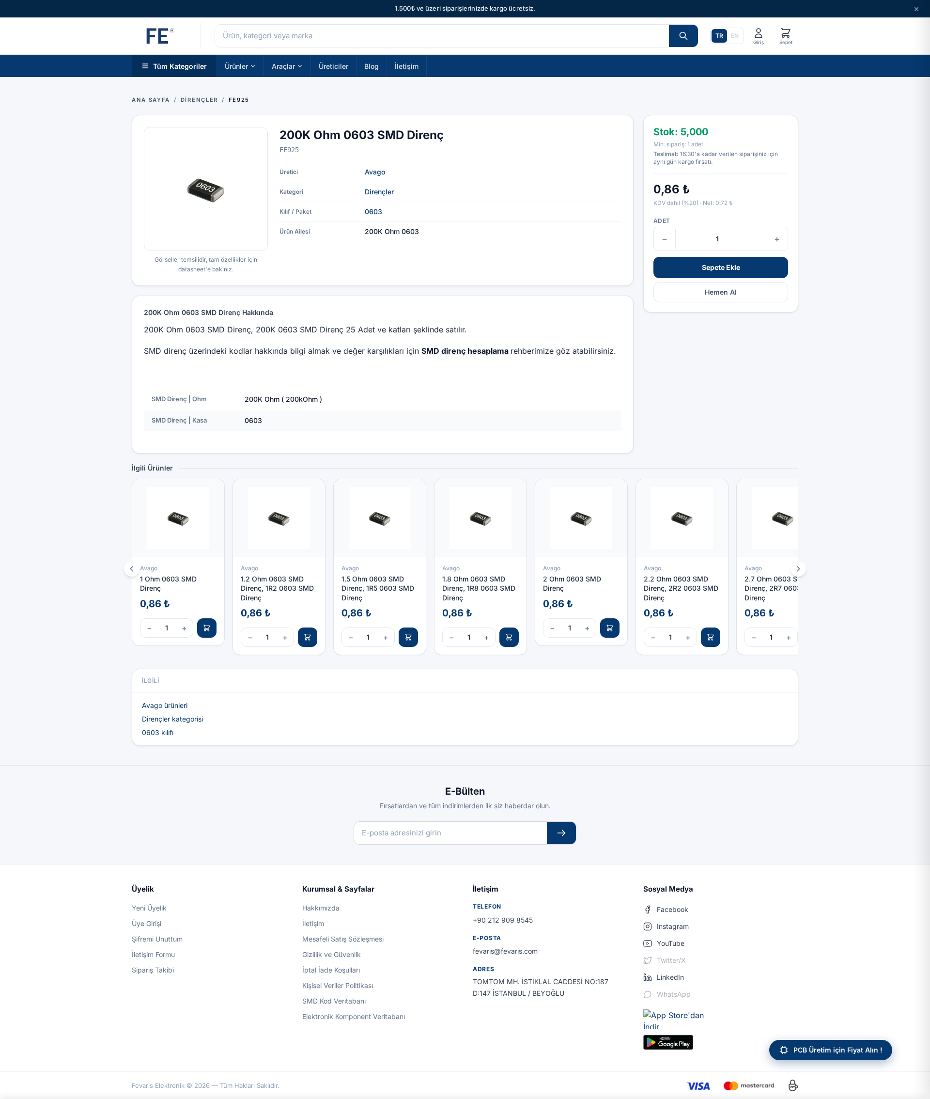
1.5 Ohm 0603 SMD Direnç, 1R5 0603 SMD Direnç (377, 588)
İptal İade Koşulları (331, 970)
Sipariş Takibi (153, 970)
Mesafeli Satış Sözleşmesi (343, 939)
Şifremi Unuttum (157, 939)
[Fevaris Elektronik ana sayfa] (159, 36)
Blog (371, 66)
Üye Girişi (146, 923)
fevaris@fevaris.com (505, 951)
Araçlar (283, 66)
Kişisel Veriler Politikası (337, 985)
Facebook (672, 909)
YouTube (670, 943)
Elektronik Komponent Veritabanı (353, 1016)
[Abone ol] (561, 833)
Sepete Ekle (721, 267)
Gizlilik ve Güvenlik (331, 954)
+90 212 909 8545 (503, 920)
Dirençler (379, 192)
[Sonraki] (798, 569)
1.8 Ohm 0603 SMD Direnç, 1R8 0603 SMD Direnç (478, 588)
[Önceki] (132, 569)
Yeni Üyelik (149, 908)
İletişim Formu (153, 954)
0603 (373, 211)
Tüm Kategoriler (180, 66)
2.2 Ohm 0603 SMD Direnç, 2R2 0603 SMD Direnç (681, 588)
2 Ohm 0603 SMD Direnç (572, 583)
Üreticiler (333, 66)
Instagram (673, 926)
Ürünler (236, 66)
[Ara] (683, 36)
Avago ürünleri (164, 705)
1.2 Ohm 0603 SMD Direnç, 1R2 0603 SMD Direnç (277, 588)
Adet (661, 220)
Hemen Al (721, 292)
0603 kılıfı (157, 732)
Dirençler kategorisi (172, 719)
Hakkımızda (321, 908)
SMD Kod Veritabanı (334, 1001)
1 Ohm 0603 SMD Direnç (168, 583)
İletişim (406, 66)
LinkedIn (670, 977)
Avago (375, 172)
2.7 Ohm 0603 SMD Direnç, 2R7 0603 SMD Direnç (781, 588)
